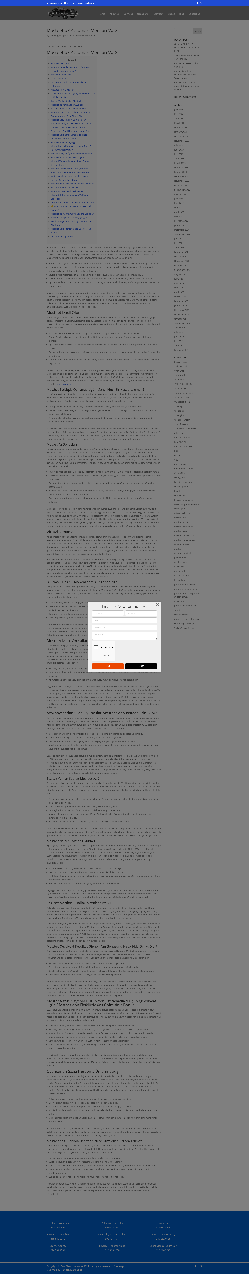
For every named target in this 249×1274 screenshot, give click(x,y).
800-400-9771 (55, 3)
